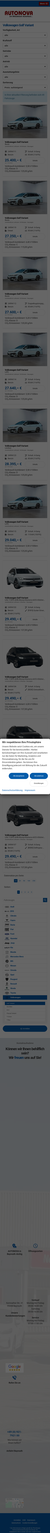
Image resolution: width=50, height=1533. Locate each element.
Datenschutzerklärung (12, 790)
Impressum (30, 790)
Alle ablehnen (39, 776)
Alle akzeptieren (18, 776)
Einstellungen (39, 783)
